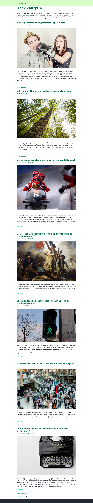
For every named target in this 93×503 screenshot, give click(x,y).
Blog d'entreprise (22, 87)
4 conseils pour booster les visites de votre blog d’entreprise (45, 363)
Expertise (40, 3)
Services (56, 3)
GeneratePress (54, 501)
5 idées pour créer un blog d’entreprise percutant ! (41, 22)
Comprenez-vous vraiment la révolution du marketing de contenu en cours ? (44, 235)
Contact (73, 3)
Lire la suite (20, 84)
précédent (20, 497)
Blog (67, 3)
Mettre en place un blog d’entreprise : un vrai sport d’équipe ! (46, 160)
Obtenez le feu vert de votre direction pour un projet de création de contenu (43, 302)
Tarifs (62, 3)
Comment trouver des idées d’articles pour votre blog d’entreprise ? (42, 429)
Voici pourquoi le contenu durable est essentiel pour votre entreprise (44, 92)
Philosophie (48, 3)
